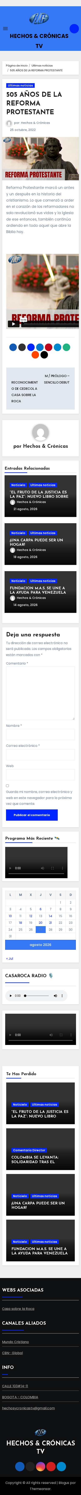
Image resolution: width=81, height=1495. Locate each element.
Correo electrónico (23, 745)
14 (50, 916)
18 (20, 923)
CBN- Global (12, 1353)
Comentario (17, 663)
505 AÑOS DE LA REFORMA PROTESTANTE (34, 104)
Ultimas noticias (20, 85)
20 (40, 923)
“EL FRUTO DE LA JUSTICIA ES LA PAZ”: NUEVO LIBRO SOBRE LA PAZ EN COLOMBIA (39, 497)
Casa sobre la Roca (18, 1308)
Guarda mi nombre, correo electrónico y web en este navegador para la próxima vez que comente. (39, 797)
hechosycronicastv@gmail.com (28, 1408)
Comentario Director (29, 1150)
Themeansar (40, 1488)
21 (50, 923)
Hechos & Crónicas (35, 123)
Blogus (64, 1482)
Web (10, 766)
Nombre (14, 725)
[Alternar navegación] (5, 28)
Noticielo (18, 485)
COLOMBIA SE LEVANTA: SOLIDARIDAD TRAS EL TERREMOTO (35, 1162)
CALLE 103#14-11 (15, 1385)
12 (30, 916)
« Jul (9, 958)
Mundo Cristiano (15, 1341)
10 (10, 916)
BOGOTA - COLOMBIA (20, 1397)
